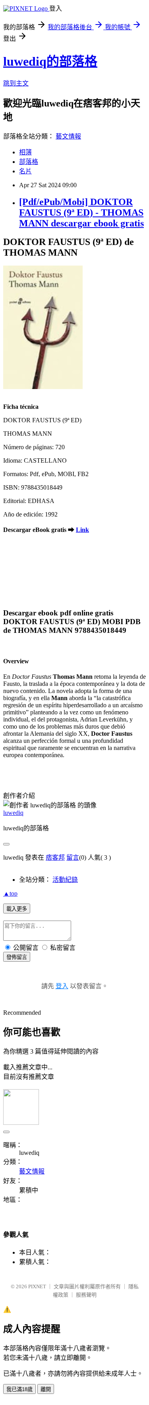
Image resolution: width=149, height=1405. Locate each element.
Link (82, 529)
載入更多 (16, 909)
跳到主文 (16, 83)
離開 (46, 1389)
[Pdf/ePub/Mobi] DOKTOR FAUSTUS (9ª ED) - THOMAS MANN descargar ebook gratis (81, 212)
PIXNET (37, 1286)
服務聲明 (86, 1295)
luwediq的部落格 (50, 61)
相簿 (25, 152)
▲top (10, 893)
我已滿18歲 (19, 1389)
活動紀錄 (65, 879)
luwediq (13, 812)
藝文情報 (68, 136)
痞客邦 (55, 857)
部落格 (28, 161)
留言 (72, 857)
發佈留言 (16, 957)
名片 (25, 171)
